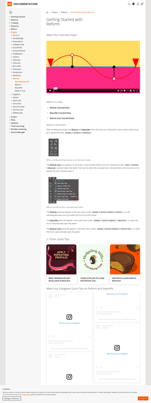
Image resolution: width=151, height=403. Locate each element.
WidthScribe (17, 113)
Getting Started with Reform (82, 12)
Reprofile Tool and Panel (60, 113)
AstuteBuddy (17, 38)
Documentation (26, 4)
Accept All (143, 398)
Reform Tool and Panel (59, 107)
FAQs (13, 120)
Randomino (17, 72)
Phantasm (16, 69)
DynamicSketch (18, 50)
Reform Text (20, 91)
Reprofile (18, 88)
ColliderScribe (18, 44)
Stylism (15, 97)
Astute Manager (18, 132)
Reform (15, 78)
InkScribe (16, 63)
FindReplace (17, 54)
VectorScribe (17, 110)
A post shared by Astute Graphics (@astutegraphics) (69, 348)
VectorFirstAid (18, 106)
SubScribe (16, 100)
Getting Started (22, 81)
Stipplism (16, 94)
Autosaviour (17, 41)
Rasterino (16, 75)
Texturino (16, 103)
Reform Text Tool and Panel (62, 118)
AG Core (15, 35)
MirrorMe (16, 66)
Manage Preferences (11, 398)
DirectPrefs (17, 47)
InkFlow (15, 57)
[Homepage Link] (10, 12)
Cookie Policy (26, 395)
